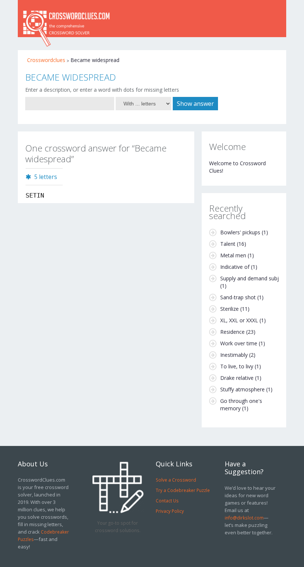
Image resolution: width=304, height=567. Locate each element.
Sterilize (229, 308)
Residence (232, 331)
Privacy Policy (170, 511)
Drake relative (237, 377)
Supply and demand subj (249, 278)
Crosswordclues (46, 59)
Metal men (233, 255)
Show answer (195, 104)
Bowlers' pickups (240, 232)
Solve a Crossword (176, 480)
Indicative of (235, 266)
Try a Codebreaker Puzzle (183, 490)
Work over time (238, 343)
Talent (227, 243)
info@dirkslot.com (244, 518)
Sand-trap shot (238, 297)
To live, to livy (236, 366)
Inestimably (234, 354)
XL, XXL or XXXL (239, 320)
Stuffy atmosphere (242, 389)
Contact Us (167, 501)
